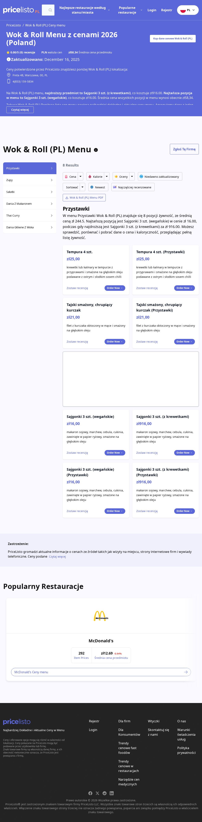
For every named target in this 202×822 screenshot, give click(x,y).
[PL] (18, 10)
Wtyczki (153, 721)
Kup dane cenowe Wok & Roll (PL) (172, 38)
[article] (101, 639)
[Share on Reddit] (105, 793)
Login (152, 10)
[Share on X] (97, 793)
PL (188, 10)
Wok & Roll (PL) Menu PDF (86, 197)
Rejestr (166, 10)
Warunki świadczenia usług (186, 734)
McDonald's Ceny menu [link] (31, 672)
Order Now (113, 288)
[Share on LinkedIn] (112, 793)
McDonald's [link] (101, 640)
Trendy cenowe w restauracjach (128, 766)
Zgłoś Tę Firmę (184, 149)
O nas (181, 721)
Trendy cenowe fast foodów (127, 748)
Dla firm (124, 721)
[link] (101, 616)
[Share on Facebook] (90, 793)
